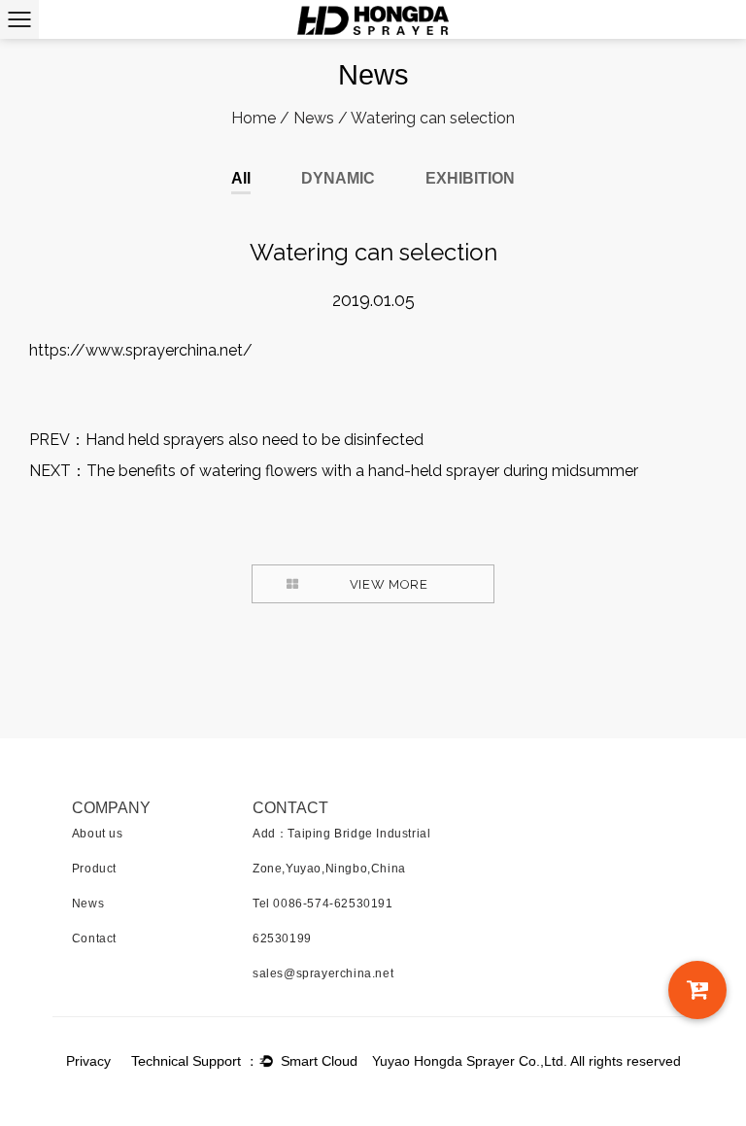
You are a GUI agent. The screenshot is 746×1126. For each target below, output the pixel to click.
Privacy (88, 1061)
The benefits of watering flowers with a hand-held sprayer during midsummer (362, 470)
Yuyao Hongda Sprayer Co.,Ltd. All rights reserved (526, 1061)
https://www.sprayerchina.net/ (141, 350)
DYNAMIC (338, 179)
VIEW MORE (389, 584)
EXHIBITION (470, 179)
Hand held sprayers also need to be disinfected (254, 439)
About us (97, 833)
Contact (94, 938)
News (313, 118)
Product (94, 868)
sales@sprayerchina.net (323, 973)
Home (253, 118)
